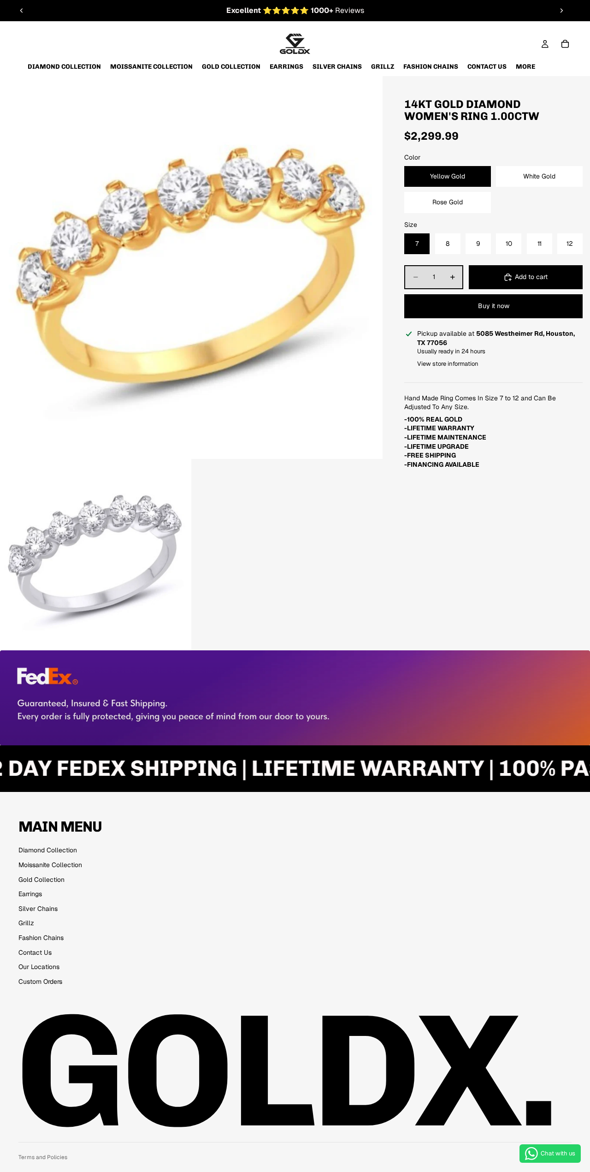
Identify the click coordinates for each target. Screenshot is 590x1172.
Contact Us (35, 952)
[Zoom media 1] (191, 267)
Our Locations (38, 967)
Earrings (30, 894)
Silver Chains (38, 908)
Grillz (26, 923)
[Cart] (565, 44)
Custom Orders (40, 981)
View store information (447, 363)
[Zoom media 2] (95, 554)
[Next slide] (561, 10)
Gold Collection (41, 879)
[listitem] (525, 66)
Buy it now (493, 306)
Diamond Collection (47, 850)
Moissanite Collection (50, 865)
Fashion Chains (41, 938)
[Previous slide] (22, 10)
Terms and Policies (42, 1157)
